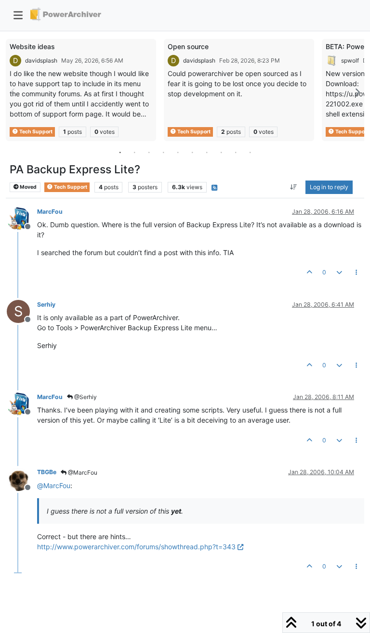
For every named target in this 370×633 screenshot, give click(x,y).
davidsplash (41, 60)
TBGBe (46, 472)
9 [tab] (235, 152)
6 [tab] (192, 152)
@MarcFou (81, 472)
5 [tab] (178, 152)
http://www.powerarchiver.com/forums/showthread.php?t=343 (136, 547)
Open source (188, 46)
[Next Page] (357, 92)
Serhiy (46, 304)
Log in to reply (329, 187)
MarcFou (50, 211)
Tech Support (35, 132)
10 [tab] (250, 152)
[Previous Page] (13, 92)
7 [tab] (206, 152)
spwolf (350, 60)
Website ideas (32, 46)
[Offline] (22, 218)
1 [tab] (120, 152)
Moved (28, 187)
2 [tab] (134, 152)
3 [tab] (149, 152)
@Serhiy (85, 396)
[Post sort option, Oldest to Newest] (294, 187)
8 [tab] (221, 152)
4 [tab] (163, 152)
